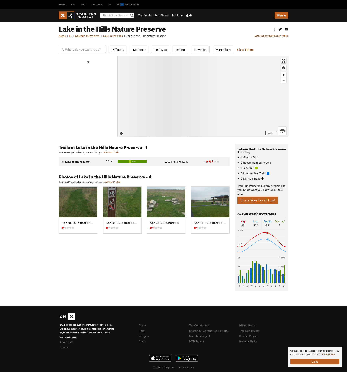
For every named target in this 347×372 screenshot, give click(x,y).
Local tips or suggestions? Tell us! (271, 35)
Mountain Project (199, 336)
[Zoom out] (283, 80)
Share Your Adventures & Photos (209, 330)
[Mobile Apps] (189, 15)
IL (70, 35)
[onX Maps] (67, 319)
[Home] (79, 15)
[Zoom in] (283, 75)
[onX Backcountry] (128, 5)
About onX (66, 342)
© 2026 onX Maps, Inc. (164, 367)
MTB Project (196, 341)
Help (141, 330)
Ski (109, 4)
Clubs (142, 341)
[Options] (282, 131)
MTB (73, 4)
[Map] (203, 96)
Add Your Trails (111, 152)
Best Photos (161, 15)
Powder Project (248, 336)
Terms (181, 367)
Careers (64, 347)
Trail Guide (144, 15)
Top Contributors (199, 325)
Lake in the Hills (113, 35)
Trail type (160, 49)
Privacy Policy (328, 354)
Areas (62, 35)
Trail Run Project (249, 330)
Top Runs (177, 15)
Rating (180, 49)
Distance (139, 49)
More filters (223, 49)
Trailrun (96, 4)
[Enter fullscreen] (283, 60)
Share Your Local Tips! (257, 200)
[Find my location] (283, 68)
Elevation (200, 49)
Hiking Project (247, 325)
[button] (275, 29)
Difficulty (118, 49)
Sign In (281, 15)
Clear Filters (245, 49)
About (142, 325)
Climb (62, 4)
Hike (83, 4)
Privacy (190, 367)
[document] (314, 356)
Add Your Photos (111, 181)
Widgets (144, 336)
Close (314, 361)
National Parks (248, 341)
